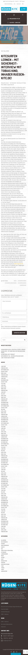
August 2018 (4, 381)
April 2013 (3, 473)
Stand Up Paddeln (4, 609)
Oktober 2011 (4, 504)
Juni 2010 (3, 526)
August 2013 (4, 466)
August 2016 (4, 407)
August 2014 (4, 445)
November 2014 (4, 440)
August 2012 (4, 486)
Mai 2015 (3, 430)
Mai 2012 (3, 492)
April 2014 (3, 452)
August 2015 (4, 424)
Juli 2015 (3, 426)
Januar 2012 (4, 498)
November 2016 (4, 404)
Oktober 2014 (4, 442)
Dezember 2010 (4, 521)
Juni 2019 (3, 378)
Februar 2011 (4, 517)
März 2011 (3, 516)
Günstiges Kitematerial (7, 550)
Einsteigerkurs (5, 545)
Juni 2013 (3, 469)
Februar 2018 (4, 390)
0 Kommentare (23, 285)
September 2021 (5, 369)
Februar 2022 (4, 368)
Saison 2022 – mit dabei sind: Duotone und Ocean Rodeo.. (13, 352)
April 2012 (3, 493)
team (2, 566)
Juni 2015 (3, 428)
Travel (2, 567)
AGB (22, 3)
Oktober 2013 (4, 462)
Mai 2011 (3, 512)
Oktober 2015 (4, 421)
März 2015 (3, 433)
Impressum (19, 3)
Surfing (3, 562)
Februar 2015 (4, 435)
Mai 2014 (3, 450)
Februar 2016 (4, 414)
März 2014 (3, 454)
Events (3, 547)
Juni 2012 (3, 490)
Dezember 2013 (4, 459)
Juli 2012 (3, 488)
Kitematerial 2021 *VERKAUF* (8, 354)
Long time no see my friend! (7, 357)
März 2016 (3, 412)
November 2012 (4, 481)
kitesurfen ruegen (22, 283)
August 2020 (4, 371)
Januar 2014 (4, 457)
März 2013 (3, 474)
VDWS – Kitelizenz (5, 614)
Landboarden (4, 554)
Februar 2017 (4, 399)
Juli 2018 (3, 383)
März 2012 (3, 495)
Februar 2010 (4, 531)
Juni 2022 (3, 366)
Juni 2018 (3, 385)
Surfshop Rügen (5, 564)
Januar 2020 (4, 376)
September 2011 (4, 505)
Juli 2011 (3, 509)
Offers (2, 557)
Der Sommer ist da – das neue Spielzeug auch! (12, 356)
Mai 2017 (3, 393)
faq (2, 548)
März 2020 (3, 373)
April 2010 (3, 529)
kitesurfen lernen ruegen (10, 283)
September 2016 (5, 406)
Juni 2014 (3, 449)
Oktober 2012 (4, 483)
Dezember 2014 (4, 438)
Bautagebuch (4, 542)
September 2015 (5, 423)
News (15, 280)
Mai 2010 (3, 528)
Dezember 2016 (4, 402)
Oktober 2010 (4, 524)
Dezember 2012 (4, 480)
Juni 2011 (3, 511)
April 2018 (3, 387)
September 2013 (5, 464)
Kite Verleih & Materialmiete (6, 624)
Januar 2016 (4, 416)
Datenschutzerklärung (8, 3)
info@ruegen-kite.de (7, 640)
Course (3, 543)
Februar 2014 (4, 455)
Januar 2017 (4, 400)
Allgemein (3, 540)
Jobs (14, 3)
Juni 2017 (3, 392)
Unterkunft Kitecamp (5, 611)
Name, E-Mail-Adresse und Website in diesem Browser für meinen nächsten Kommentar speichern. (13, 327)
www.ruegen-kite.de (18, 263)
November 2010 (4, 523)
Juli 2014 (3, 447)
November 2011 (4, 502)
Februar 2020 (4, 375)
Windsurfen (4, 571)
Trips (2, 569)
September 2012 (5, 485)
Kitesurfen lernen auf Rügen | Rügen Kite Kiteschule (11, 606)
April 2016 (3, 411)
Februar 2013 (4, 476)
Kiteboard (3, 552)
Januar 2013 (4, 478)
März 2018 (3, 388)
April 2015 (3, 431)
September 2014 (5, 443)
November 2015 (4, 419)
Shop (2, 559)
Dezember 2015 (4, 418)
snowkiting (4, 560)
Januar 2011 (4, 519)
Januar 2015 (4, 437)
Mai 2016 (3, 409)
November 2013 (4, 461)
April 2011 (3, 514)
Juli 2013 (3, 468)
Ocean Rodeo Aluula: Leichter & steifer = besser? (13, 349)
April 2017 (3, 395)
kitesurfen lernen (22, 280)
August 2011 (4, 507)
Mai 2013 (3, 471)
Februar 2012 (4, 497)
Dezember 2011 (4, 500)
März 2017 (3, 397)
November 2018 (4, 380)
